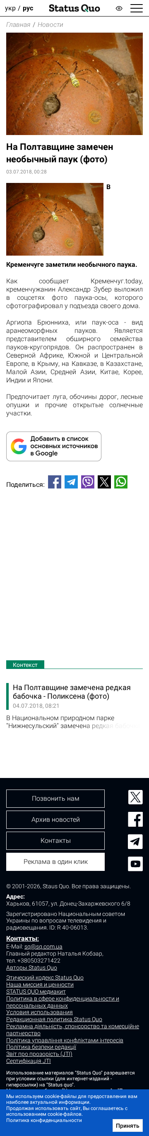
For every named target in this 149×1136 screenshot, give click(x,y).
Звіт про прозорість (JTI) (39, 1054)
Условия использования (39, 1012)
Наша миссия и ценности (40, 984)
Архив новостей (55, 819)
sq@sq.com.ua (43, 946)
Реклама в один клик (56, 862)
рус (28, 8)
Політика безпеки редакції (41, 1047)
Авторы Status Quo (31, 967)
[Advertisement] (74, 576)
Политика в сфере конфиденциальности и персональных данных (62, 1002)
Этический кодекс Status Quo (45, 977)
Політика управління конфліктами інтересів (64, 1040)
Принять (127, 1125)
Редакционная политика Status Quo (54, 1019)
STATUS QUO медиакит (36, 991)
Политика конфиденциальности (44, 1120)
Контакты (21, 938)
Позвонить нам (55, 798)
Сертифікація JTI (28, 1061)
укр (10, 8)
